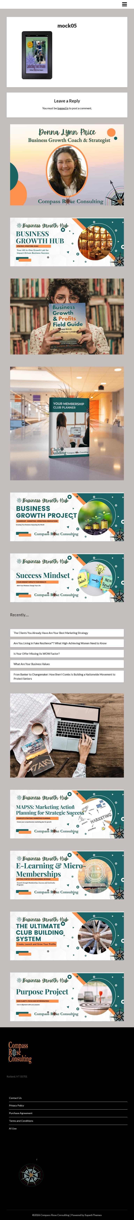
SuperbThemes (93, 1215)
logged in (62, 108)
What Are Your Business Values (32, 664)
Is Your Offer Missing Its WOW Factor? (37, 653)
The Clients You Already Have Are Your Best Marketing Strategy (51, 632)
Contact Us (15, 1097)
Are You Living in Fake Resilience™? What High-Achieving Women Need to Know (60, 643)
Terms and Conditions (21, 1120)
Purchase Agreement (20, 1113)
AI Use (13, 1128)
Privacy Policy (16, 1105)
